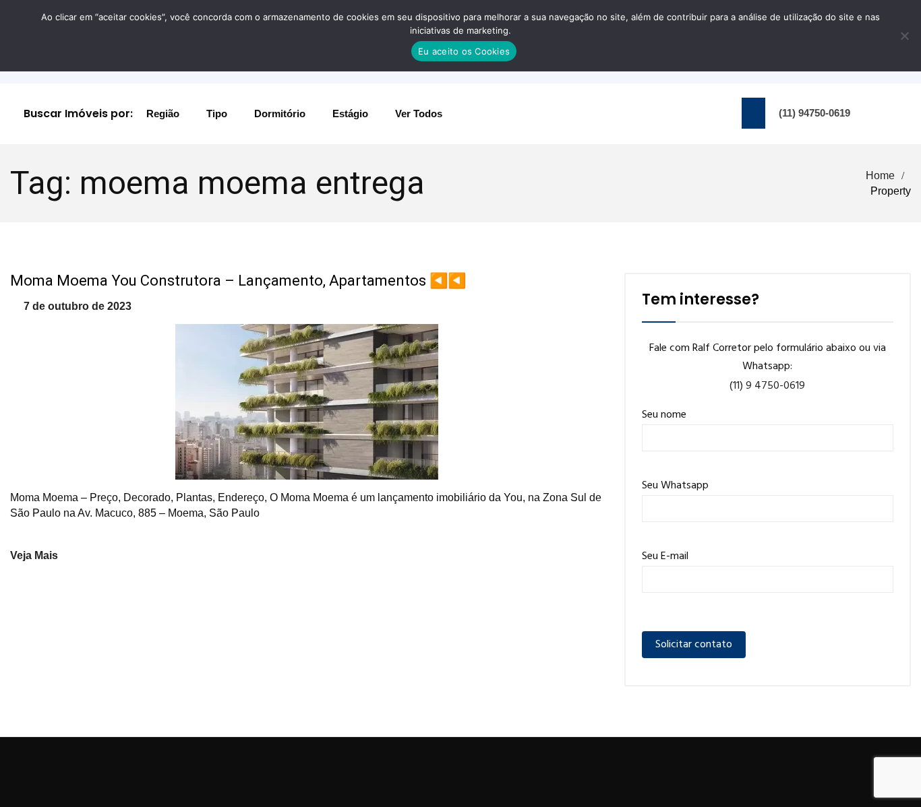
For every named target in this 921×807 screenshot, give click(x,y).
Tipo (216, 113)
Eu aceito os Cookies (464, 51)
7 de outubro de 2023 (77, 306)
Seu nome (664, 415)
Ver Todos (418, 113)
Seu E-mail (665, 556)
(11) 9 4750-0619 (767, 386)
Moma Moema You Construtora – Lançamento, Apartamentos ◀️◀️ (238, 280)
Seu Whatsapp (675, 485)
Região (162, 113)
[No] (904, 35)
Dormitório (279, 113)
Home (880, 175)
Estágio (350, 113)
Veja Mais (34, 555)
